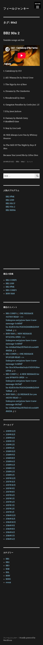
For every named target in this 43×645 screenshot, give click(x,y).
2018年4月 (10, 465)
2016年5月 (10, 535)
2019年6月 (10, 438)
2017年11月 (10, 481)
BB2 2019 (10, 200)
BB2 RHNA (11, 210)
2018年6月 (10, 461)
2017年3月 (10, 505)
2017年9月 (10, 488)
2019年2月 (10, 444)
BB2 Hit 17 (10, 203)
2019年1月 (10, 448)
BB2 (17, 161)
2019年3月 (10, 441)
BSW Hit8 (10, 293)
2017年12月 (11, 478)
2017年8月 (10, 492)
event (8, 582)
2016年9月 (10, 525)
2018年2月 (10, 471)
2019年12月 (11, 431)
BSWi (8, 579)
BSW (8, 575)
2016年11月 (10, 518)
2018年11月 (10, 451)
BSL (7, 572)
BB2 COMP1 (11, 280)
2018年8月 (10, 458)
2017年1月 (10, 512)
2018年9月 (10, 454)
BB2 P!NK (10, 196)
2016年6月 (10, 532)
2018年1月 (10, 475)
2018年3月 (10, 468)
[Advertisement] (21, 240)
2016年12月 (11, 515)
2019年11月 (10, 434)
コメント (30, 161)
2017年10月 (11, 485)
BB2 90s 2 (11, 32)
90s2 (22, 161)
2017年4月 (10, 502)
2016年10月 (11, 522)
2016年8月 (10, 529)
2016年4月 (10, 539)
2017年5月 (10, 498)
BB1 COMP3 (11, 290)
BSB (7, 569)
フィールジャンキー (16, 8)
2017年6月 (10, 495)
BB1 (7, 559)
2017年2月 (10, 508)
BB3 (7, 565)
